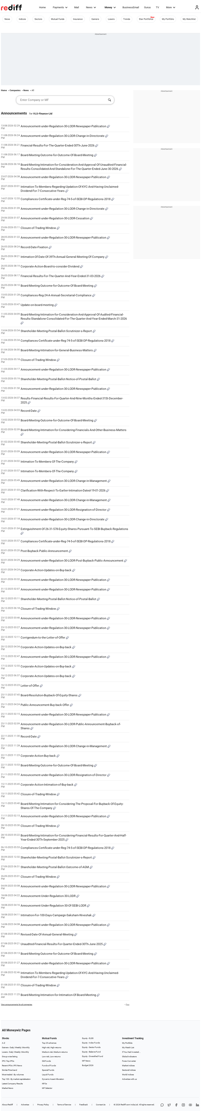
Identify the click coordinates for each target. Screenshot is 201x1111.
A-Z (3, 1043)
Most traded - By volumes (13, 1074)
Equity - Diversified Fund (92, 1056)
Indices (22, 19)
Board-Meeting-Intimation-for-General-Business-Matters (57, 350)
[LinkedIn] (197, 1105)
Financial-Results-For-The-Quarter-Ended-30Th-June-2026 (58, 145)
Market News (7, 1088)
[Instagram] (183, 1105)
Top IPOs (10, 1061)
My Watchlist (189, 19)
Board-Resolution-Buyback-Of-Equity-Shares (49, 695)
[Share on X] (169, 1105)
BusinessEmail (130, 7)
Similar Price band (9, 1070)
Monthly (26, 1047)
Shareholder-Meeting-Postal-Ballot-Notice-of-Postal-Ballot (59, 379)
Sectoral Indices (129, 1070)
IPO (3, 1061)
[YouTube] (190, 1105)
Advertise (25, 1104)
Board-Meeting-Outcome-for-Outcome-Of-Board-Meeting (57, 155)
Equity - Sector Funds (91, 1047)
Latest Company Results (12, 1083)
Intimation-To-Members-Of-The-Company (48, 461)
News (89, 7)
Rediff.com (125, 1104)
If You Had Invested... (131, 1052)
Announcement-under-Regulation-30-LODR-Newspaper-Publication (64, 126)
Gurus (147, 7)
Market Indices (128, 1065)
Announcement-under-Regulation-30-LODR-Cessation (55, 218)
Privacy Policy (43, 1104)
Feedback (83, 1104)
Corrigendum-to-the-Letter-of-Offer (43, 637)
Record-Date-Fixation (35, 247)
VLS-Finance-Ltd (42, 113)
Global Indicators (129, 1056)
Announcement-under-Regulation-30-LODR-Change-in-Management (64, 481)
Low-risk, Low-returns (51, 1056)
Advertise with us (129, 1079)
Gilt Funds (46, 1061)
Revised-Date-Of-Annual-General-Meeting (47, 934)
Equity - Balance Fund (91, 1052)
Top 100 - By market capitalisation (16, 1079)
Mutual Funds (57, 19)
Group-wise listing (9, 1056)
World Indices (128, 1074)
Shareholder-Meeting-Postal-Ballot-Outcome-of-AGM (55, 867)
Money (108, 7)
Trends (126, 19)
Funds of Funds (49, 1065)
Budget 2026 (87, 1065)
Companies (15, 90)
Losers (111, 19)
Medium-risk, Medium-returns (55, 1052)
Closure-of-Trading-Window (39, 228)
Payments (58, 7)
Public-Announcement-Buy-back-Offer (45, 705)
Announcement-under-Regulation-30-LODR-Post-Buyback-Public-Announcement (72, 560)
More (169, 7)
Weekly (18, 1047)
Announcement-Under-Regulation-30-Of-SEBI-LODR (54, 905)
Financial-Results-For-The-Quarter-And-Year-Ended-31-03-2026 (61, 276)
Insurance (78, 19)
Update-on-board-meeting (37, 305)
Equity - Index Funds (91, 1042)
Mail (76, 7)
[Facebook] (176, 1105)
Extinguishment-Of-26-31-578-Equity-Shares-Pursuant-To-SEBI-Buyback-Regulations (74, 529)
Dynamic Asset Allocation (53, 1079)
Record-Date (29, 411)
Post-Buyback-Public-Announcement (45, 551)
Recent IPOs (7, 1065)
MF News (86, 1061)
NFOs (44, 1083)
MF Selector (47, 1088)
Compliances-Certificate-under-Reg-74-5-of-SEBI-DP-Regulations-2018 (66, 199)
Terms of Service (64, 1104)
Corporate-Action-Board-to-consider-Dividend (50, 266)
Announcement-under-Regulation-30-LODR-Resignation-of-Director (64, 510)
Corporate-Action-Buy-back (39, 756)
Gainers (95, 19)
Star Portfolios (146, 19)
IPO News (18, 1065)
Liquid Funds (47, 1074)
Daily (12, 1047)
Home (42, 7)
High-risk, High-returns (51, 1047)
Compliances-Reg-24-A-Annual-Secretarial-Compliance (56, 295)
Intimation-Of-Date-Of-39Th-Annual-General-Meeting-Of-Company (63, 257)
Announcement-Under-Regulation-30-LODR (48, 896)
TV (157, 7)
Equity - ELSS (87, 1038)
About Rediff (7, 1104)
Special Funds (48, 1070)
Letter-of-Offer (30, 685)
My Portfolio (168, 19)
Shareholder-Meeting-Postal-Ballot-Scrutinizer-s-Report (57, 331)
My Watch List (128, 1047)
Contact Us (100, 1104)
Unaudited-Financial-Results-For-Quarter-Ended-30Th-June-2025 (62, 944)
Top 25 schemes (49, 1043)
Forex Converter (129, 1061)
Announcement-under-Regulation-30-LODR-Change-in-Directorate (63, 136)
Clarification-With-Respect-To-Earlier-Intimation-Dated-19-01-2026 (63, 490)
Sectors (38, 19)
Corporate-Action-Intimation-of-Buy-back (47, 784)
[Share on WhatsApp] (162, 1105)
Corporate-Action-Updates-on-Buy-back (46, 570)
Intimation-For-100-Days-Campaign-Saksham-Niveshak (56, 915)
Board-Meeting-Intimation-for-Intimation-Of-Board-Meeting (59, 995)
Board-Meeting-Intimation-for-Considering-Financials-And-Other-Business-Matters (73, 430)
